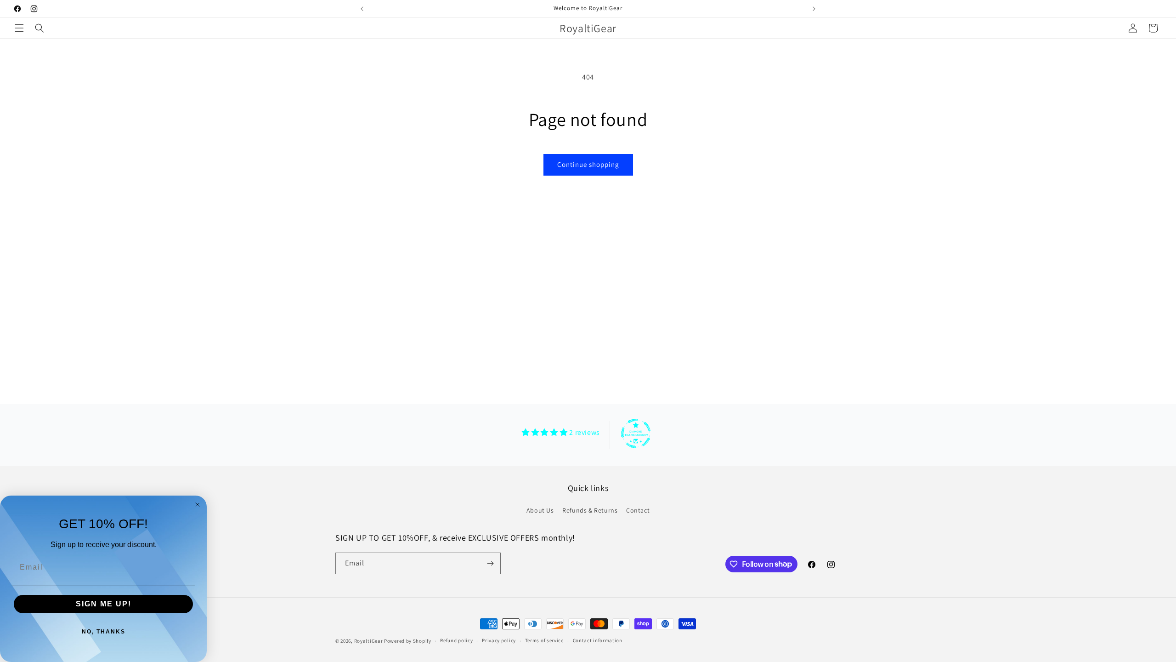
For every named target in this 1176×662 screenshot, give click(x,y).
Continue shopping (588, 164)
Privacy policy (499, 640)
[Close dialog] (197, 504)
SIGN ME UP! (103, 604)
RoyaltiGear (368, 641)
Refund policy (456, 640)
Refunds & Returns (589, 510)
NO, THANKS (103, 631)
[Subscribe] (490, 563)
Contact (638, 510)
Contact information (597, 640)
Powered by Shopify (407, 641)
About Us (540, 510)
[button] (19, 28)
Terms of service (544, 640)
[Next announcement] (814, 8)
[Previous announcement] (362, 8)
